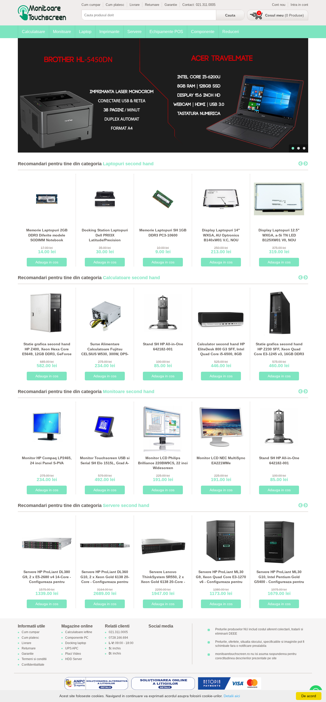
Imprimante (109, 31)
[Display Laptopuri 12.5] (279, 199)
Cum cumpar (91, 5)
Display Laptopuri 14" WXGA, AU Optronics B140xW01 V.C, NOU (221, 235)
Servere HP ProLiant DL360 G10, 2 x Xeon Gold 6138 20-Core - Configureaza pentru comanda (104, 579)
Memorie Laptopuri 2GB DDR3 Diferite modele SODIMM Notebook (46, 235)
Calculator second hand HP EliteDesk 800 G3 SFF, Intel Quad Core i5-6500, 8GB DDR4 (221, 351)
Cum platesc (115, 5)
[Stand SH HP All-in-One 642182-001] (163, 313)
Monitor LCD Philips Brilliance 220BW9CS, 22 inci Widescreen (163, 463)
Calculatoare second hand (131, 277)
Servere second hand (126, 505)
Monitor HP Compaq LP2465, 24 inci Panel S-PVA (47, 460)
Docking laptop (75, 643)
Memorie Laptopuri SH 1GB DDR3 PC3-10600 (162, 232)
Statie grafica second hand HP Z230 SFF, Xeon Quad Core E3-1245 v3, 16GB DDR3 (279, 349)
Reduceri (230, 31)
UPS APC (71, 648)
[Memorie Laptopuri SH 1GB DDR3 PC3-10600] (163, 199)
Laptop (85, 31)
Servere (134, 31)
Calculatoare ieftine (78, 632)
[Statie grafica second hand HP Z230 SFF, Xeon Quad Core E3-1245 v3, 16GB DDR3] (279, 313)
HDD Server (73, 659)
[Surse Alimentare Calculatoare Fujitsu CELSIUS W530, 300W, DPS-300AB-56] (105, 313)
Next (305, 163)
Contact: (189, 5)
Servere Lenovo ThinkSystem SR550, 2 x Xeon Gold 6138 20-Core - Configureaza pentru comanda (163, 582)
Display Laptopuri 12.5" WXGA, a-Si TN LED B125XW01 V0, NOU (279, 235)
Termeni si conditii (34, 659)
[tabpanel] (163, 95)
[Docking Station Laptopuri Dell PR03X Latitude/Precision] (105, 199)
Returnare (152, 5)
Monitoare (62, 31)
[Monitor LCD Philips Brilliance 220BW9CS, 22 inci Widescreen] (163, 426)
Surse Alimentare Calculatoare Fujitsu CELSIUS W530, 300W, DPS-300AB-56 (105, 351)
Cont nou (278, 5)
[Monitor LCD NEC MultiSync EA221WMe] (221, 426)
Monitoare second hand (128, 391)
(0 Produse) (284, 15)
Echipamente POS (166, 31)
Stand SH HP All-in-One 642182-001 (163, 346)
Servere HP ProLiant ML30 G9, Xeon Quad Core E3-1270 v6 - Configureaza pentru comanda (221, 579)
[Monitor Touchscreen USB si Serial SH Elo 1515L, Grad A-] (105, 426)
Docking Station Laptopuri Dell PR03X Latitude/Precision (105, 235)
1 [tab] (293, 148)
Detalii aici (232, 696)
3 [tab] (304, 148)
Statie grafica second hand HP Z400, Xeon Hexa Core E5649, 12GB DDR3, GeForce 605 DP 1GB (47, 351)
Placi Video (73, 654)
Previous (300, 163)
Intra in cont (299, 5)
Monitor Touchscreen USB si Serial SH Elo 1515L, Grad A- (105, 460)
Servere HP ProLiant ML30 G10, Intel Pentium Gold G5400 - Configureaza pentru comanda (279, 579)
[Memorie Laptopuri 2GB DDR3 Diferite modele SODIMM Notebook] (47, 199)
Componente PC (76, 637)
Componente (202, 31)
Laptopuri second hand (128, 163)
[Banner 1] (163, 95)
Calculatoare (33, 31)
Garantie (171, 5)
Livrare (135, 5)
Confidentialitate (33, 664)
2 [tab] (298, 148)
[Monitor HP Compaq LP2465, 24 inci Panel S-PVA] (47, 426)
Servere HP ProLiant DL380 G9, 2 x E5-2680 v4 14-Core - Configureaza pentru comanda (46, 579)
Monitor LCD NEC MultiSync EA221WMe (221, 460)
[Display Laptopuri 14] (221, 199)
